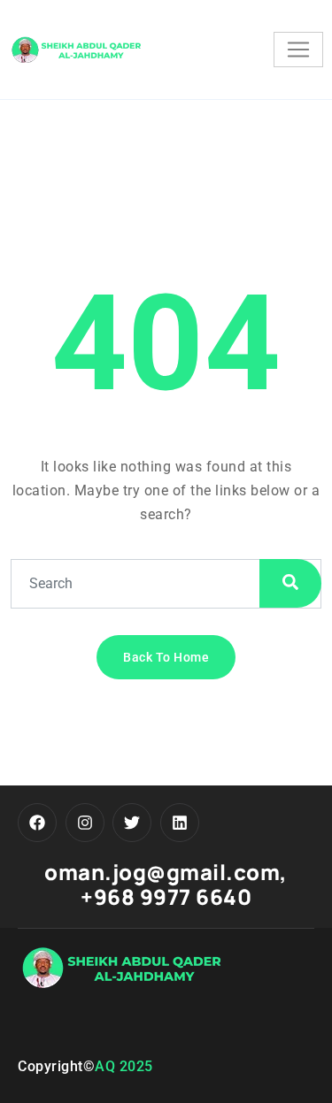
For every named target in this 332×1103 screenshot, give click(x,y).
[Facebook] (37, 822)
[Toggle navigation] (298, 49)
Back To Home (166, 657)
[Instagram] (85, 822)
